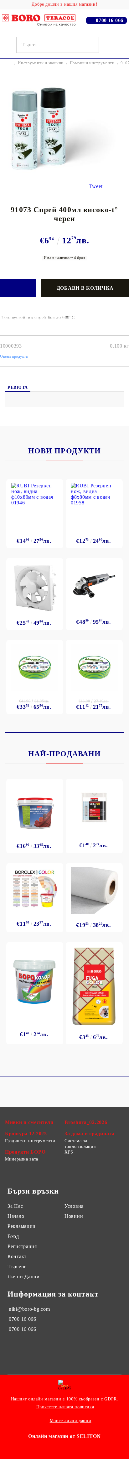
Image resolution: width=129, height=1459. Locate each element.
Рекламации (22, 1226)
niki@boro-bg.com (29, 1309)
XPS (68, 1152)
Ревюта (18, 387)
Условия (74, 1206)
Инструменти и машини (41, 62)
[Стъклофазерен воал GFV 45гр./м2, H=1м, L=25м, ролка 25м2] (94, 890)
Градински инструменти (30, 1140)
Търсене (17, 1266)
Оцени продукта (14, 356)
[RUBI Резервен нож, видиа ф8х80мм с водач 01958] (94, 506)
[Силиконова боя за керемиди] (34, 809)
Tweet (96, 186)
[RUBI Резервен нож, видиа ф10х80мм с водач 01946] (34, 506)
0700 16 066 (109, 20)
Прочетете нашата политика (65, 1407)
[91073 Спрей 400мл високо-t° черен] (64, 171)
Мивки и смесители (29, 1122)
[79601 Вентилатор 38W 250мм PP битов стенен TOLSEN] (34, 587)
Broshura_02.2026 (85, 1122)
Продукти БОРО (25, 1152)
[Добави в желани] (18, 288)
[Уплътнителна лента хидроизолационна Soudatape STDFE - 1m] (94, 807)
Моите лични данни (70, 1420)
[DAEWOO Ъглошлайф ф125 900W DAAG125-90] (94, 585)
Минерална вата (21, 1159)
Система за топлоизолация (79, 1143)
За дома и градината (89, 1133)
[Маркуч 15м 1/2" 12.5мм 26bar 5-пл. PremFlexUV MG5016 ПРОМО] (94, 667)
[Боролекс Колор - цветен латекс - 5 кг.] (34, 888)
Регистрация (22, 1246)
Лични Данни (24, 1276)
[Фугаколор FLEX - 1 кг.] (94, 986)
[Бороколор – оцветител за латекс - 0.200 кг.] (34, 980)
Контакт (17, 1256)
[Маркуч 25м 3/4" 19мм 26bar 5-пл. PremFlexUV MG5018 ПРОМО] (34, 667)
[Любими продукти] (108, 45)
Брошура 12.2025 (26, 1133)
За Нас (15, 1206)
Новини (73, 1216)
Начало (16, 1216)
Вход (13, 1236)
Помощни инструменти (92, 62)
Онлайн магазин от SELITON (64, 1436)
